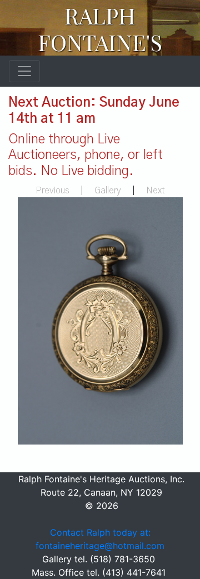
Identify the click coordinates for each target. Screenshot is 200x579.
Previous (52, 190)
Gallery (107, 190)
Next (155, 190)
